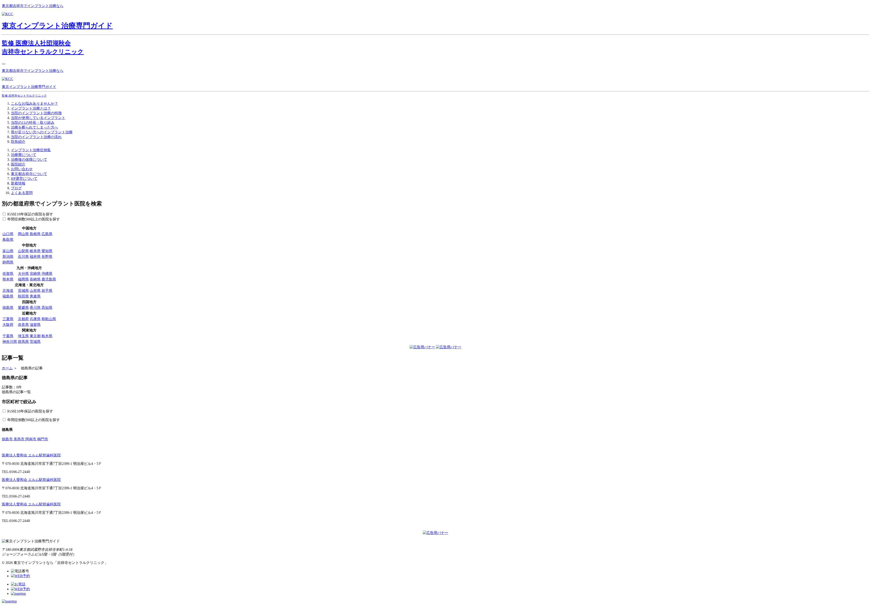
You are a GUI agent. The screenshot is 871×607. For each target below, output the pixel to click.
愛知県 (47, 251)
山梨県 (23, 251)
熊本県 (7, 279)
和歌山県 (49, 319)
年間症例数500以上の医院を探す (33, 219)
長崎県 (35, 279)
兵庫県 (35, 319)
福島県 (7, 296)
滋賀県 (35, 325)
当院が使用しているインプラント (38, 118)
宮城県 (23, 291)
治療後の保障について (29, 159)
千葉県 (7, 336)
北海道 (7, 291)
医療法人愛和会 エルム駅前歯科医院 (31, 455)
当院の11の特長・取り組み (32, 122)
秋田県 (23, 296)
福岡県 (23, 279)
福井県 (35, 256)
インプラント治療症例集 (31, 150)
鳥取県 (7, 239)
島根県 (35, 234)
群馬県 (23, 342)
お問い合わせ (22, 169)
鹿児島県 (49, 279)
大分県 (23, 273)
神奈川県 (9, 342)
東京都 (35, 336)
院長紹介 (18, 142)
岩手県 (47, 291)
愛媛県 (23, 308)
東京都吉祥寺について (29, 174)
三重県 (7, 319)
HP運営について (24, 178)
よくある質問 (22, 193)
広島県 (47, 234)
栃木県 (47, 336)
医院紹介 (18, 164)
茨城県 (35, 342)
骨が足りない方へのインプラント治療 (42, 132)
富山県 (7, 251)
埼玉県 (23, 336)
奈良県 (23, 325)
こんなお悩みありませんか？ (34, 103)
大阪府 (7, 325)
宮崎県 (35, 273)
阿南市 (31, 439)
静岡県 (7, 262)
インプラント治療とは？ (31, 108)
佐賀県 (7, 273)
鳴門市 (42, 439)
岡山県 (23, 234)
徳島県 (7, 308)
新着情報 (18, 183)
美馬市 (19, 439)
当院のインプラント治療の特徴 (36, 113)
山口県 (7, 234)
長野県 (47, 256)
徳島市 (8, 439)
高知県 (47, 308)
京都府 (23, 319)
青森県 (35, 296)
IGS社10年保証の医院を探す (30, 214)
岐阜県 (35, 251)
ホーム (7, 368)
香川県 (35, 308)
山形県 (35, 291)
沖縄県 (47, 273)
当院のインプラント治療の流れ (36, 137)
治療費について (23, 155)
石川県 (23, 256)
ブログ (16, 188)
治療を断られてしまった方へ (34, 127)
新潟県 (7, 256)
